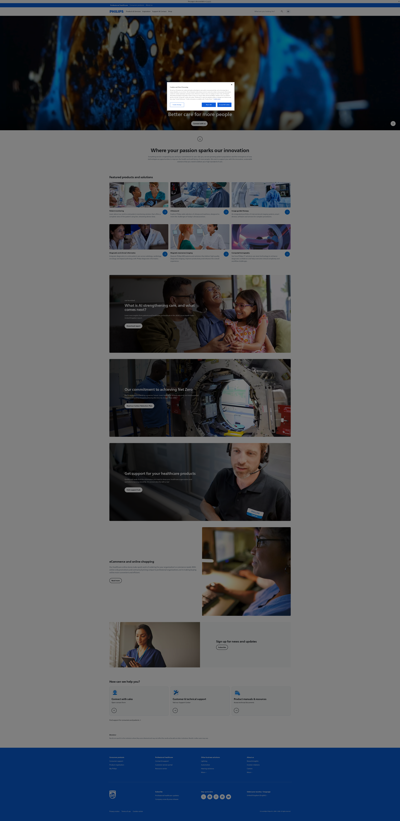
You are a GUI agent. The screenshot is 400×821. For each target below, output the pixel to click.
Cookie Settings (177, 104)
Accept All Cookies (224, 104)
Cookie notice (217, 99)
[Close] (231, 84)
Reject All (209, 104)
